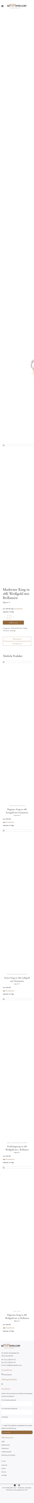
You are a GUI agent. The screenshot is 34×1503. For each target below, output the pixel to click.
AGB (2, 1441)
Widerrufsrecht (6, 1452)
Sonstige (12, 631)
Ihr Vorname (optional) (8, 1400)
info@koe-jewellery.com (14, 1365)
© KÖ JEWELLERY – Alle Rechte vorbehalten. (17, 1488)
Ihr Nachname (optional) (9, 1408)
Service (3, 1472)
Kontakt (4, 1475)
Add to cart (13, 622)
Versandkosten (18, 609)
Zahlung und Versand (8, 1455)
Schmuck (6, 631)
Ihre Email (4, 1417)
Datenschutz (5, 1445)
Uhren (3, 1468)
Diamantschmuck (16, 628)
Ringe (25, 628)
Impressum (5, 1448)
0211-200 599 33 (9, 1359)
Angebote (9, 1142)
